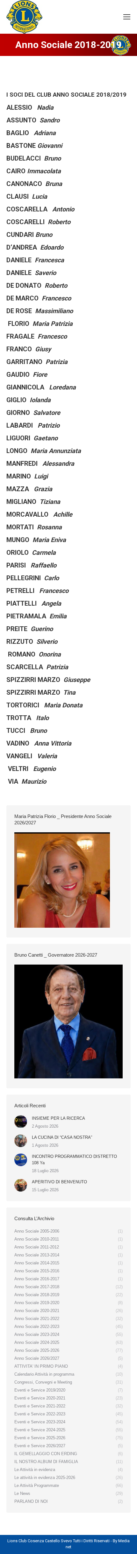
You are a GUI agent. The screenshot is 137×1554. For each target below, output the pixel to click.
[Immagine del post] (20, 1121)
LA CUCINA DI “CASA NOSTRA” (62, 1137)
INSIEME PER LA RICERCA (58, 1118)
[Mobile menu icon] (127, 17)
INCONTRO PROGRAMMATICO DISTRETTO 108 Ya (74, 1159)
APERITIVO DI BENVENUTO (59, 1181)
